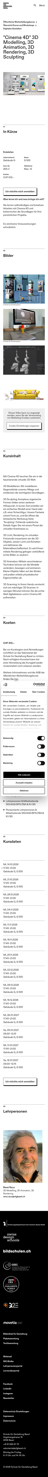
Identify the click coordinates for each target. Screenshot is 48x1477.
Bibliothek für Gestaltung (15, 1334)
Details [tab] (23, 692)
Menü (42, 5)
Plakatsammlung (11, 1338)
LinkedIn (7, 1389)
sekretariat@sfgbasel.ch (14, 1448)
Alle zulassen (24, 775)
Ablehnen (24, 790)
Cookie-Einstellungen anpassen (24, 426)
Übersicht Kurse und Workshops (18, 25)
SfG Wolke (8, 1361)
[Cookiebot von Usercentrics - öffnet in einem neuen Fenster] (34, 684)
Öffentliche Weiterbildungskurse (19, 22)
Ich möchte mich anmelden (20, 191)
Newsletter (8, 1398)
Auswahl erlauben (24, 783)
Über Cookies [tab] (38, 692)
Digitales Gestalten (12, 28)
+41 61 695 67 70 (11, 1444)
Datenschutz (9, 1421)
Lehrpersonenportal (12, 1366)
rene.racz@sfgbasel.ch (14, 1196)
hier (16, 679)
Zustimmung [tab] (9, 692)
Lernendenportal (11, 1371)
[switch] (41, 746)
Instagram (8, 1393)
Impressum (8, 1416)
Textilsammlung (10, 1343)
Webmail (7, 1356)
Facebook (8, 1384)
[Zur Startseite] (7, 5)
